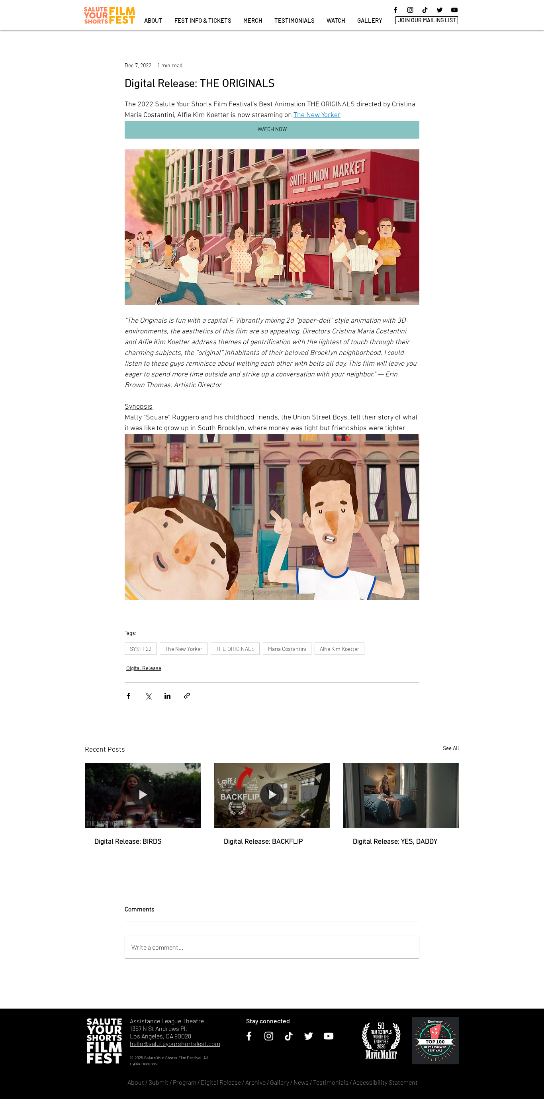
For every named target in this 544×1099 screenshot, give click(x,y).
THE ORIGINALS (235, 648)
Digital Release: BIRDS (128, 842)
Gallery (279, 1082)
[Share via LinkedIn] (167, 695)
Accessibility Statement (385, 1082)
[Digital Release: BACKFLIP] (272, 796)
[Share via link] (187, 695)
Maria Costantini (287, 648)
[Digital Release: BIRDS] (143, 795)
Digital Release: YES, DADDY (395, 842)
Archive (255, 1082)
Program (184, 1082)
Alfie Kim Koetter (339, 648)
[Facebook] (395, 10)
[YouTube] (454, 10)
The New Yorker (183, 648)
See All (451, 748)
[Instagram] (410, 10)
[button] (202, 20)
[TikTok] (425, 10)
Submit (158, 1082)
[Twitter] (440, 10)
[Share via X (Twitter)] (148, 695)
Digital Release (143, 668)
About (135, 1082)
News (301, 1082)
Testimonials (331, 1082)
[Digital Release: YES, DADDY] (401, 795)
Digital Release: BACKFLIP (263, 842)
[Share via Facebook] (128, 695)
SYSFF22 (140, 648)
